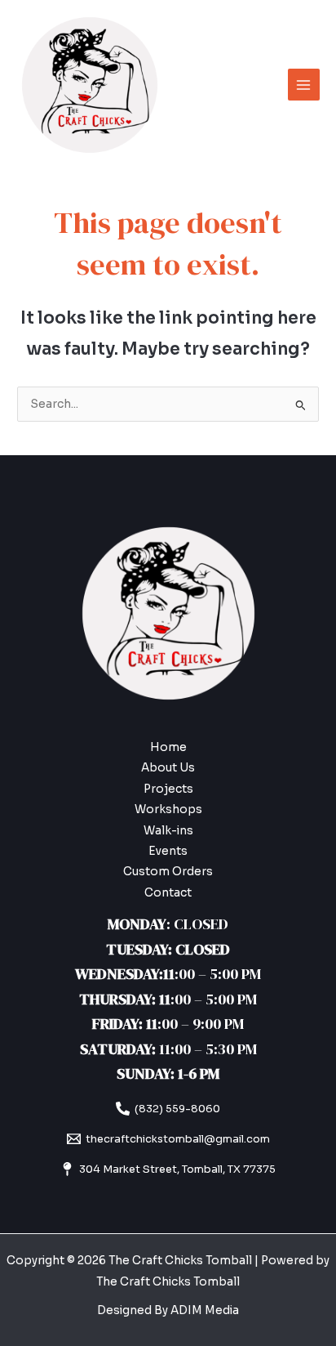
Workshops (168, 809)
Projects (168, 789)
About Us (168, 768)
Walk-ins (168, 831)
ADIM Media (204, 1310)
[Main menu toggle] (304, 85)
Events (168, 851)
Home (168, 747)
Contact (168, 893)
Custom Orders (168, 872)
